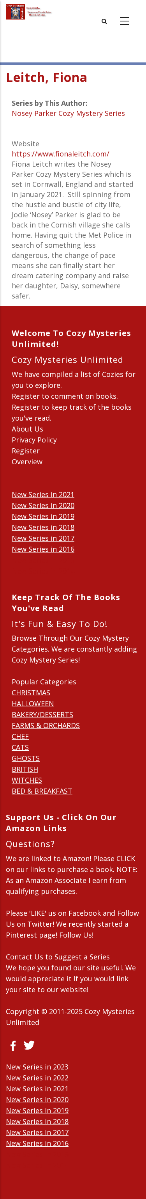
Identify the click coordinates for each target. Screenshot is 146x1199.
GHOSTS (26, 758)
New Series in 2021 (43, 494)
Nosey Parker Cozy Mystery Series (68, 113)
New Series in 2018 (43, 527)
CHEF (20, 736)
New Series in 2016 (43, 549)
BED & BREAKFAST (42, 791)
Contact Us (24, 956)
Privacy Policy (34, 439)
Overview (27, 461)
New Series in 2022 (37, 1077)
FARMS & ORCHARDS (46, 725)
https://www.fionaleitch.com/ (60, 153)
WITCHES (27, 780)
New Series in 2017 (43, 538)
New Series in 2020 (43, 505)
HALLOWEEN (33, 703)
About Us (27, 428)
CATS (20, 747)
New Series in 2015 (43, 560)
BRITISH (25, 769)
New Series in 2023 (37, 1066)
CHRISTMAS (31, 692)
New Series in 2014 (43, 571)
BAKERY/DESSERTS (42, 714)
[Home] (29, 11)
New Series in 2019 (43, 516)
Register (26, 450)
